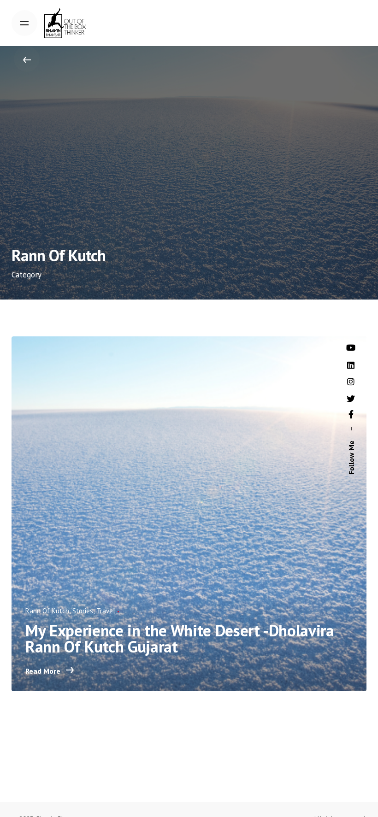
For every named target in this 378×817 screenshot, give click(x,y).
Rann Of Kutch (47, 610)
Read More (43, 671)
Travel (105, 610)
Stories (82, 610)
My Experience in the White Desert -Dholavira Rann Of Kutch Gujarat (179, 638)
